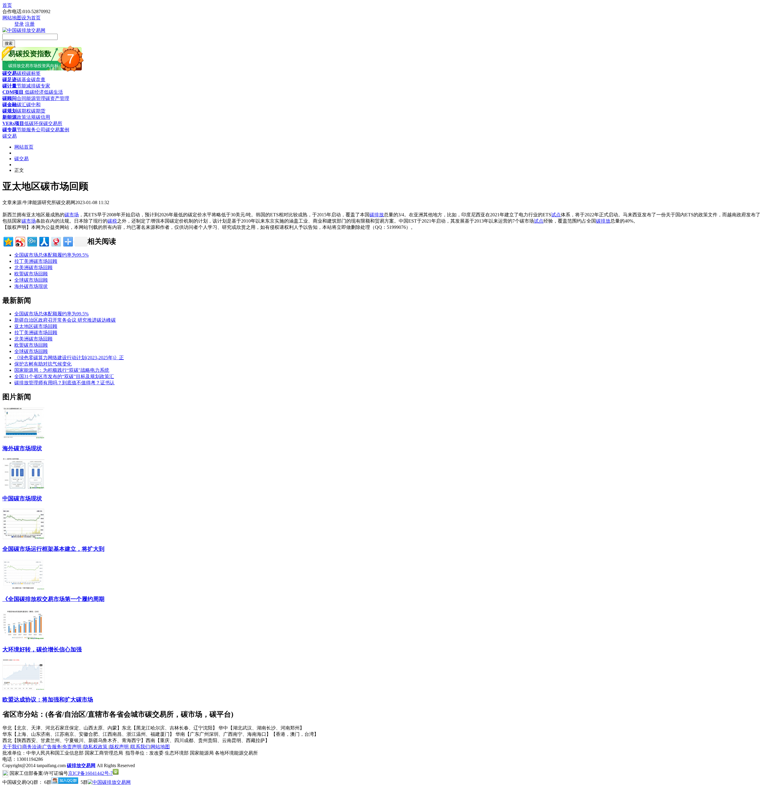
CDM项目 (13, 92)
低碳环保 (33, 123)
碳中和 (33, 104)
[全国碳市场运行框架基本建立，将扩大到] (23, 537)
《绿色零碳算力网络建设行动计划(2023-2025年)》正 (69, 357)
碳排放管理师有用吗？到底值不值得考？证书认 (64, 382)
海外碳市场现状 (31, 286)
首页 (7, 5)
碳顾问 (9, 98)
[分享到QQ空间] (7, 240)
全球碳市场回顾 (31, 280)
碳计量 (9, 85)
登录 (19, 24)
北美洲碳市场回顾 (33, 267)
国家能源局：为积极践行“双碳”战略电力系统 (61, 370)
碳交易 (9, 73)
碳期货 (38, 110)
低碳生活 (53, 92)
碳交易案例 (57, 129)
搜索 (9, 43)
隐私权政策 (96, 746)
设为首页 (31, 17)
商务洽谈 (31, 746)
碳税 (21, 73)
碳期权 (24, 110)
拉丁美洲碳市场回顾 (35, 261)
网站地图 (11, 17)
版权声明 (120, 746)
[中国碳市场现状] (23, 487)
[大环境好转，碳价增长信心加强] (23, 638)
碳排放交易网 (81, 765)
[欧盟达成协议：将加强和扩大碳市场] (23, 688)
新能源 (9, 117)
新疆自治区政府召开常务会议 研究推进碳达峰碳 (65, 320)
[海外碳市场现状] (23, 437)
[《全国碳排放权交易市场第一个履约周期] (23, 588)
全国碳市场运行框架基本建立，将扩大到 (53, 549)
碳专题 (9, 129)
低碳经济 (34, 92)
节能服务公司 (31, 129)
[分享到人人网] (43, 240)
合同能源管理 (31, 98)
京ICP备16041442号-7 (90, 773)
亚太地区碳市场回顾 (35, 326)
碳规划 (9, 110)
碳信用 (43, 117)
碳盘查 (38, 79)
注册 (30, 24)
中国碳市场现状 (22, 498)
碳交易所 (52, 123)
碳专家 (43, 85)
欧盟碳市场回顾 (31, 273)
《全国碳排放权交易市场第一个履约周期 (53, 599)
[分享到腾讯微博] (31, 240)
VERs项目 (13, 123)
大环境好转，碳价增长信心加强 (42, 649)
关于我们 (11, 746)
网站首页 (23, 146)
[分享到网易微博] (55, 240)
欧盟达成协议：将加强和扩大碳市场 (47, 699)
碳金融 (9, 104)
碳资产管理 (57, 98)
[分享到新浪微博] (19, 240)
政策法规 (26, 117)
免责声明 (72, 746)
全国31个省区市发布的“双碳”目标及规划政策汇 (64, 376)
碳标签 (33, 73)
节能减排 (26, 85)
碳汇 (21, 104)
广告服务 (51, 746)
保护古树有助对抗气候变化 (43, 363)
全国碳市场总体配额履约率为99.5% (51, 254)
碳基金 (24, 79)
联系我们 (140, 746)
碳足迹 (9, 79)
